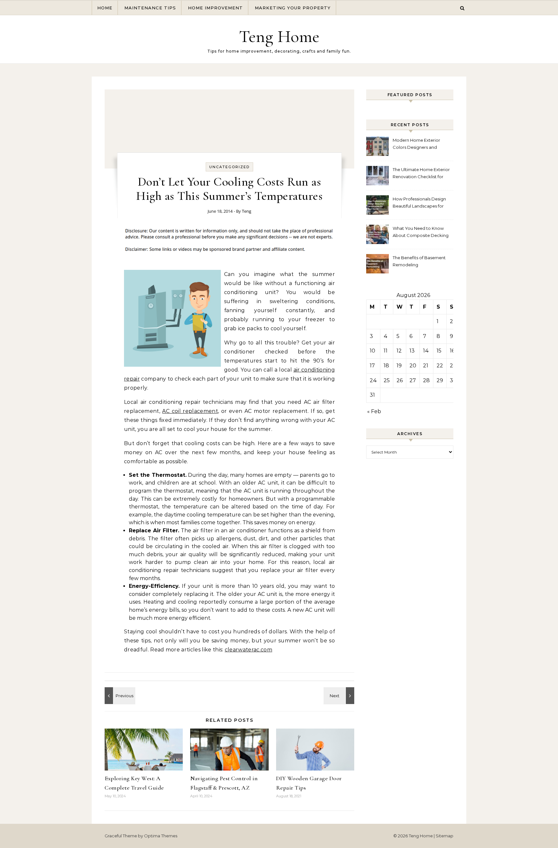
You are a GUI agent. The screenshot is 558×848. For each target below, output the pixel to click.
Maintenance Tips (150, 7)
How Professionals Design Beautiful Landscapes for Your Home (419, 203)
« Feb (374, 411)
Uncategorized (229, 167)
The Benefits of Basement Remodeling (419, 261)
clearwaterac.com (248, 650)
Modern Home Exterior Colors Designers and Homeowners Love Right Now (418, 144)
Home (104, 7)
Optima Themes (160, 835)
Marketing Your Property (293, 7)
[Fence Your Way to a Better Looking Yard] (119, 695)
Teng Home (279, 36)
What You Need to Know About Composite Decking (421, 232)
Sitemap (444, 835)
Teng (246, 211)
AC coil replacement (190, 411)
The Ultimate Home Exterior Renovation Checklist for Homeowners (421, 174)
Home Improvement (215, 7)
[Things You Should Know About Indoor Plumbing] (339, 695)
